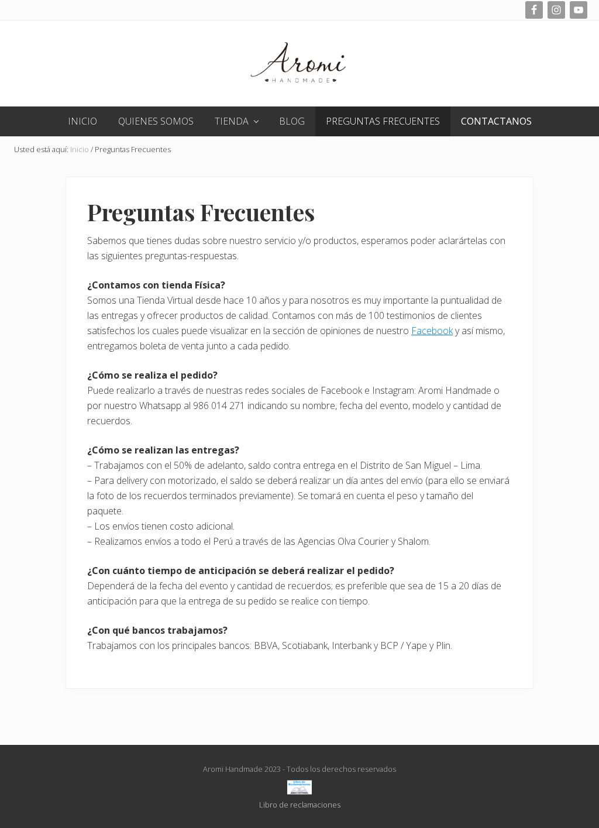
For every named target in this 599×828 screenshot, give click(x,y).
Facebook (432, 330)
